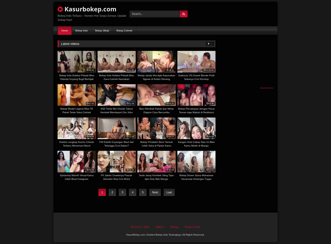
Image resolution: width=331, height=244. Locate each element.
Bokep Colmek (124, 30)
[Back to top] (320, 233)
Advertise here (266, 88)
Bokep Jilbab (102, 30)
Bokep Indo (81, 30)
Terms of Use (192, 227)
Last (169, 192)
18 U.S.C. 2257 (140, 227)
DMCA (160, 227)
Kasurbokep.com (89, 9)
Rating (174, 227)
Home (64, 30)
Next (155, 192)
